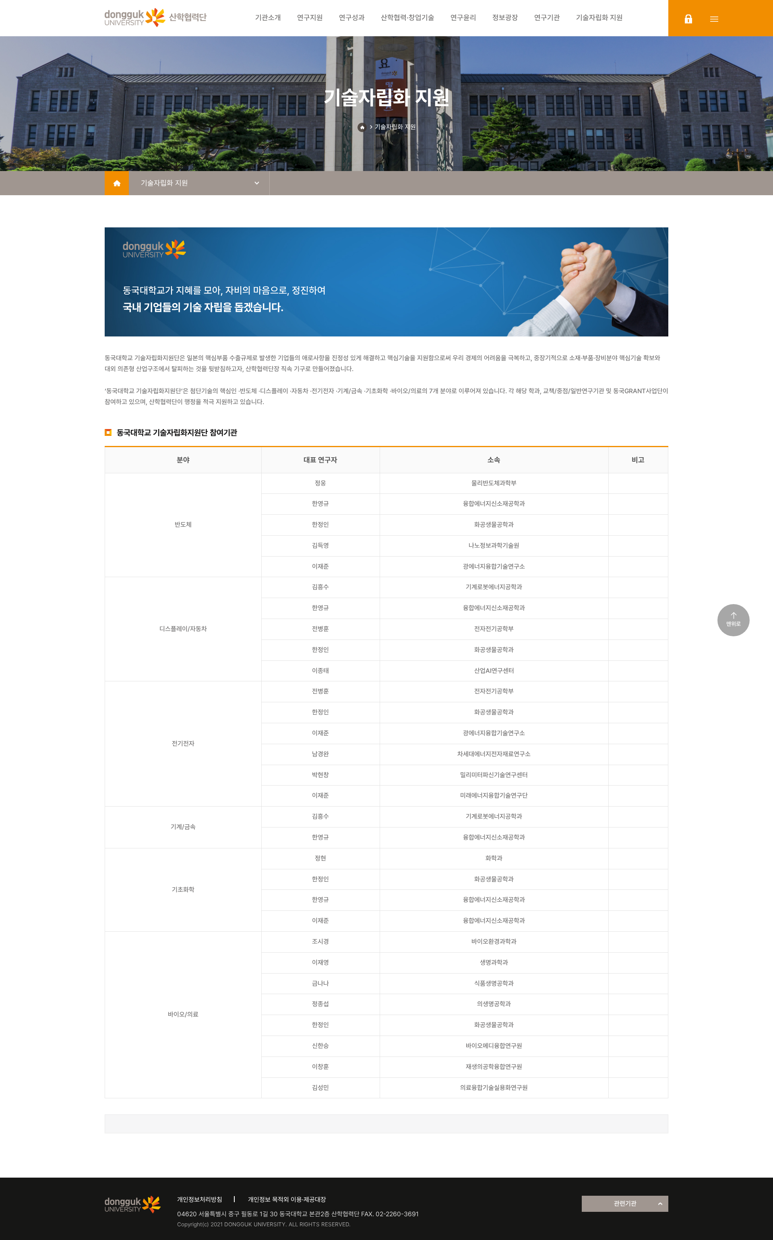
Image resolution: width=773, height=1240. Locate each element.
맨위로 (733, 624)
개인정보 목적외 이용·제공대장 (287, 1199)
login (688, 19)
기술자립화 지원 (395, 127)
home (117, 183)
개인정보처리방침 (199, 1199)
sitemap (714, 19)
